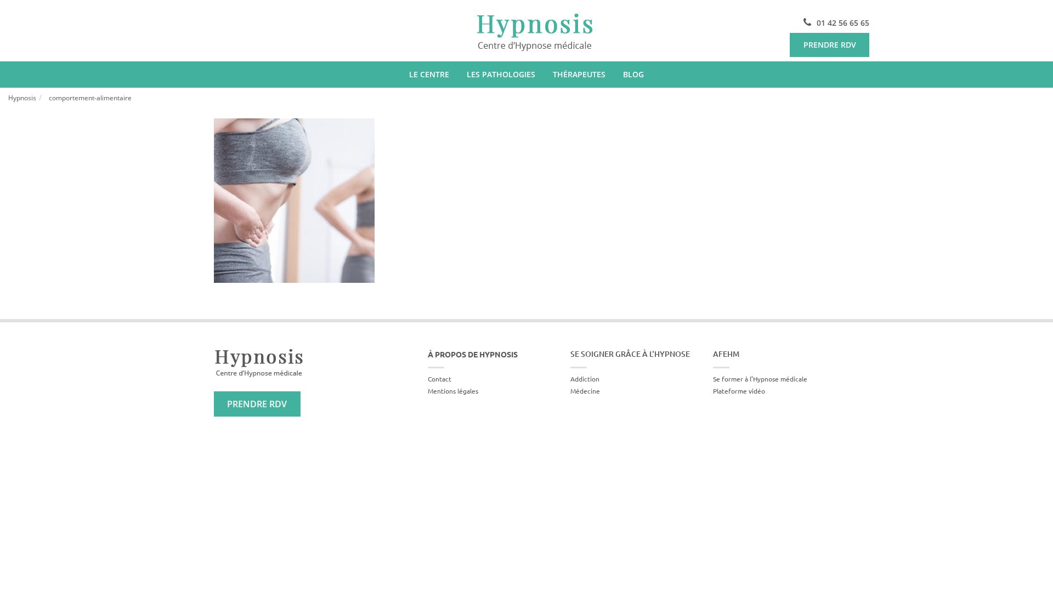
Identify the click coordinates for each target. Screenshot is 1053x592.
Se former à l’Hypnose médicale (760, 378)
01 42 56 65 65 (843, 23)
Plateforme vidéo (739, 390)
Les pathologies (501, 74)
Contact (439, 378)
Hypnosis (22, 98)
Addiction (584, 378)
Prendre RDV (829, 44)
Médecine (585, 390)
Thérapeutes (579, 74)
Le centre (429, 74)
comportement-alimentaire (90, 98)
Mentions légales (453, 390)
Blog (633, 74)
